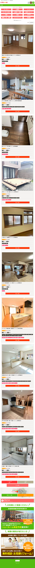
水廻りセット (28, 12)
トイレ (29, 9)
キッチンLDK (6, 12)
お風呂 (17, 9)
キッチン (6, 9)
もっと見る (17, 485)
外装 (6, 14)
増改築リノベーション (29, 15)
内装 (17, 14)
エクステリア (17, 17)
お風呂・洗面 (17, 12)
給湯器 (29, 17)
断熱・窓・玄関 (6, 17)
